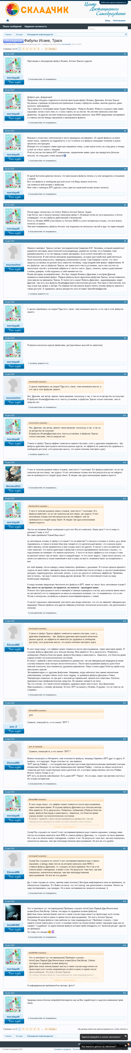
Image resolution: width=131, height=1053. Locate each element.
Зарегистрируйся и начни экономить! (101, 1037)
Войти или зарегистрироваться (113, 2)
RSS (128, 1044)
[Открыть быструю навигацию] (126, 34)
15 (46, 49)
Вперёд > (52, 49)
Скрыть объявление (125, 1036)
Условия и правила (62, 1049)
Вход (107, 20)
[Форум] (7, 20)
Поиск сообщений (12, 26)
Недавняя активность (36, 26)
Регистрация (119, 20)
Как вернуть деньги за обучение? (99, 1046)
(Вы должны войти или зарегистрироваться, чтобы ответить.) (103, 1029)
